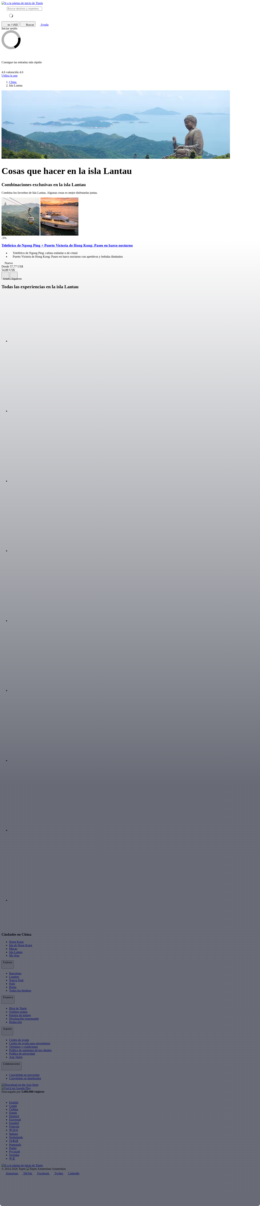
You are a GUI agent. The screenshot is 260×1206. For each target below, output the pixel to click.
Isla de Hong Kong (20, 945)
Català (13, 1106)
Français (14, 1126)
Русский (14, 1151)
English (13, 1102)
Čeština (13, 1109)
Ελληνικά (15, 1119)
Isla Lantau (15, 952)
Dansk (13, 1112)
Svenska (14, 1155)
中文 (12, 1158)
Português (15, 1144)
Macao (13, 948)
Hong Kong (16, 941)
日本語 (13, 1140)
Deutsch (14, 1116)
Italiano (13, 1133)
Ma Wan (14, 955)
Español (14, 1123)
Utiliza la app (10, 75)
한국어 (13, 1130)
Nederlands (16, 1137)
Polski (13, 1148)
